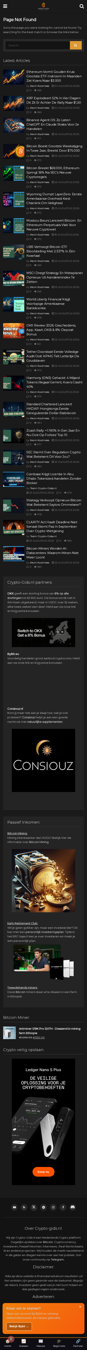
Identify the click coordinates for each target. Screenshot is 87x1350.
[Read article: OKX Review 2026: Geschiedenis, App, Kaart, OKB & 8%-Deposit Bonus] (13, 330)
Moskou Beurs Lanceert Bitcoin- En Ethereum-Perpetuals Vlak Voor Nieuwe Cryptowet (53, 224)
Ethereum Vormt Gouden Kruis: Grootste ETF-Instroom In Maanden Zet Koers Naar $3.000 (54, 76)
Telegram (57, 1259)
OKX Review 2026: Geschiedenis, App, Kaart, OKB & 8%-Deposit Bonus (51, 329)
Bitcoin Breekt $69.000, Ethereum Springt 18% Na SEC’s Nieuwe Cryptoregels (52, 172)
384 (39, 422)
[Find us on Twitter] (33, 1207)
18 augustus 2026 (66, 234)
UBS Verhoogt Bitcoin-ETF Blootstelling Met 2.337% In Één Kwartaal (50, 251)
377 (39, 444)
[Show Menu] (5, 6)
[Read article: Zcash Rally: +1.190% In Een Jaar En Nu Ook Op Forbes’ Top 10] (13, 435)
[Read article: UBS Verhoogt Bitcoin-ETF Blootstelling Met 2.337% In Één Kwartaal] (13, 252)
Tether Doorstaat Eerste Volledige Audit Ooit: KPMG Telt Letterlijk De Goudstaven (52, 356)
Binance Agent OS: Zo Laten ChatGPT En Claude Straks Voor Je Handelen (52, 124)
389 (39, 112)
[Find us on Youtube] (14, 1207)
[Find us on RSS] (24, 1207)
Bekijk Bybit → (19, 1326)
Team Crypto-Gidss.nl (43, 488)
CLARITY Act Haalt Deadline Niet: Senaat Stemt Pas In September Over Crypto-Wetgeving (51, 526)
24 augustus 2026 (66, 85)
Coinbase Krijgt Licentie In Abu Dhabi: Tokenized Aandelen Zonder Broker (53, 478)
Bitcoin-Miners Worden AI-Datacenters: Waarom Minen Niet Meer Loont (52, 552)
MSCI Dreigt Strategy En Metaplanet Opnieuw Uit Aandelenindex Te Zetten (54, 277)
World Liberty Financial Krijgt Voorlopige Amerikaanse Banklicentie (48, 303)
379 (39, 396)
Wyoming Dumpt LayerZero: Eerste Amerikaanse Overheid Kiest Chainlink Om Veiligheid (54, 198)
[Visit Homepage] (43, 6)
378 (39, 317)
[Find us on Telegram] (43, 1207)
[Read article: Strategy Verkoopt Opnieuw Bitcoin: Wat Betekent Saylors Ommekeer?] (13, 505)
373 (39, 160)
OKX (10, 593)
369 (39, 90)
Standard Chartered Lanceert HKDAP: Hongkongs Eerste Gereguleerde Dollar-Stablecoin (51, 408)
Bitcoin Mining (39, 842)
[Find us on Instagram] (53, 1207)
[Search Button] (82, 6)
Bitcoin (20, 992)
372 (39, 212)
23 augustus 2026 (66, 134)
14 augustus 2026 (66, 391)
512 (39, 343)
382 (39, 466)
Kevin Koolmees (39, 85)
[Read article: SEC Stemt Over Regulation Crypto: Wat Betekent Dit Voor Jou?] (13, 457)
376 (69, 492)
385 (69, 540)
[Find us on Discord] (72, 1207)
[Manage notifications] (11, 1339)
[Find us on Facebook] (63, 1207)
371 (39, 138)
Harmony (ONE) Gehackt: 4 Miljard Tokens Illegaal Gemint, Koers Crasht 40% (54, 382)
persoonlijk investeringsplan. (45, 932)
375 (39, 186)
